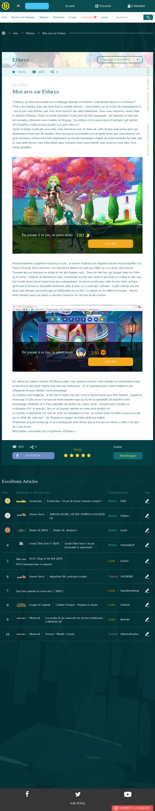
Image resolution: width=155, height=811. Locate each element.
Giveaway (87, 17)
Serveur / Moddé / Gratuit (59, 634)
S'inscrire (105, 6)
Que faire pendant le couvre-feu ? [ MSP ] (39, 591)
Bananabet (58, 17)
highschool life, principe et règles (68, 576)
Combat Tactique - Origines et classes (77, 604)
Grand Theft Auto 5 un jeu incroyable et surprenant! (79, 545)
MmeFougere (128, 455)
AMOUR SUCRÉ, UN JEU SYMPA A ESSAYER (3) (77, 516)
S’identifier (137, 6)
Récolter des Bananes (23, 17)
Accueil (70, 6)
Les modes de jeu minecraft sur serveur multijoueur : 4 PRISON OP (75, 620)
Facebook (33, 455)
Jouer (110, 243)
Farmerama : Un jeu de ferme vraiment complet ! (74, 501)
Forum (72, 17)
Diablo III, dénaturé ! (65, 530)
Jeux (4, 17)
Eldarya (30, 33)
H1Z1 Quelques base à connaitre (34, 564)
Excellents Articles (147, 140)
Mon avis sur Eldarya (54, 33)
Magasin (44, 17)
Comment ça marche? (134, 808)
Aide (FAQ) (77, 803)
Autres (104, 17)
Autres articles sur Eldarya (147, 89)
